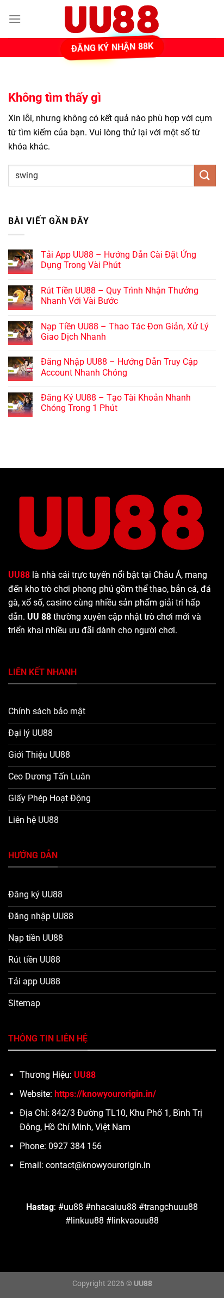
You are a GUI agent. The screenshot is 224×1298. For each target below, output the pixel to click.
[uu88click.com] (112, 19)
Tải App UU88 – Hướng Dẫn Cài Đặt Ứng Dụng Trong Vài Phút (118, 259)
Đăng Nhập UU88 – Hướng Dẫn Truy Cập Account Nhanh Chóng (119, 367)
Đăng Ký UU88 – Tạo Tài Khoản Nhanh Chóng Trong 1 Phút (116, 402)
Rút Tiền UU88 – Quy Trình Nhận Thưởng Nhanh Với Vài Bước (119, 295)
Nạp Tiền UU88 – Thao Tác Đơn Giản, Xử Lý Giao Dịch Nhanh (125, 331)
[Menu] (14, 18)
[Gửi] (205, 175)
